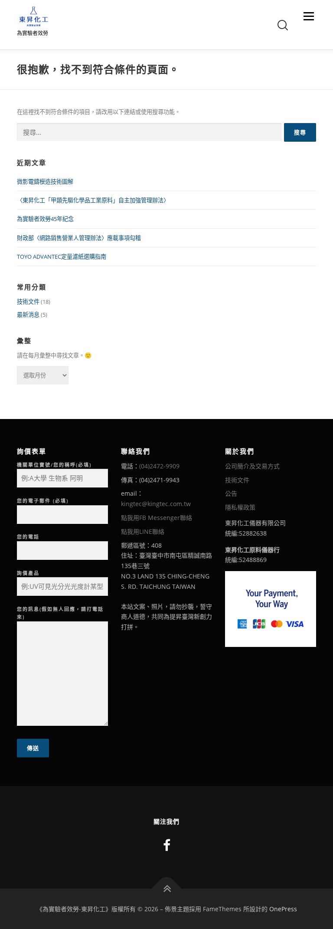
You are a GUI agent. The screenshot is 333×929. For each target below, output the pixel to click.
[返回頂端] (166, 888)
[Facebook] (166, 845)
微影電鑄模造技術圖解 (45, 181)
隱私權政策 (240, 507)
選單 (306, 16)
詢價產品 (28, 573)
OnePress (283, 909)
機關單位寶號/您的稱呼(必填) (54, 464)
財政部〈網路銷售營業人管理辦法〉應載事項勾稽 (79, 238)
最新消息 (28, 314)
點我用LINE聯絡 (142, 531)
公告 (231, 493)
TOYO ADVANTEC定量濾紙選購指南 (61, 256)
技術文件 (28, 301)
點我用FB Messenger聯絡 (156, 517)
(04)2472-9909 (159, 466)
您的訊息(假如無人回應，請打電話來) (60, 613)
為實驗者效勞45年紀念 (45, 219)
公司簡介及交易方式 (252, 466)
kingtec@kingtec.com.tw (156, 504)
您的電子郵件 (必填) (43, 500)
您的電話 (28, 536)
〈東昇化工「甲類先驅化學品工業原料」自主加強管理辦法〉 (93, 200)
